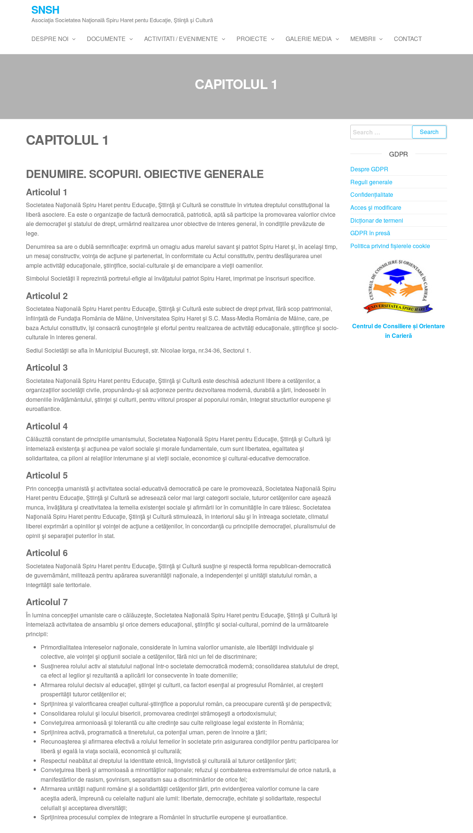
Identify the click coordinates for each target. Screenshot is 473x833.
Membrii (362, 38)
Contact (408, 38)
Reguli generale (371, 182)
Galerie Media (309, 38)
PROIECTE (251, 38)
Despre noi (49, 38)
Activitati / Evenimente (181, 38)
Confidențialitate (371, 194)
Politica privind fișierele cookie (390, 245)
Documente (106, 38)
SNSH (45, 9)
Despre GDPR (369, 169)
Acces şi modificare (375, 207)
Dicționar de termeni (376, 220)
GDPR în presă (370, 233)
